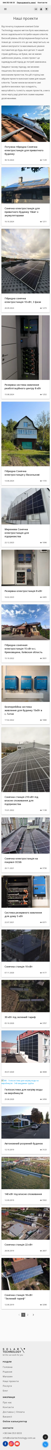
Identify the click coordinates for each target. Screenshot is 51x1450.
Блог (5, 1390)
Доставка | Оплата (14, 1411)
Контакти (42, 2)
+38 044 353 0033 (12, 1433)
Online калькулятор (15, 1421)
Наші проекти (11, 1381)
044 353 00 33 (9, 2)
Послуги (7, 1385)
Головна (7, 1367)
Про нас (7, 1402)
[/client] (41, 9)
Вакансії (7, 1416)
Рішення (7, 1371)
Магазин (8, 1376)
